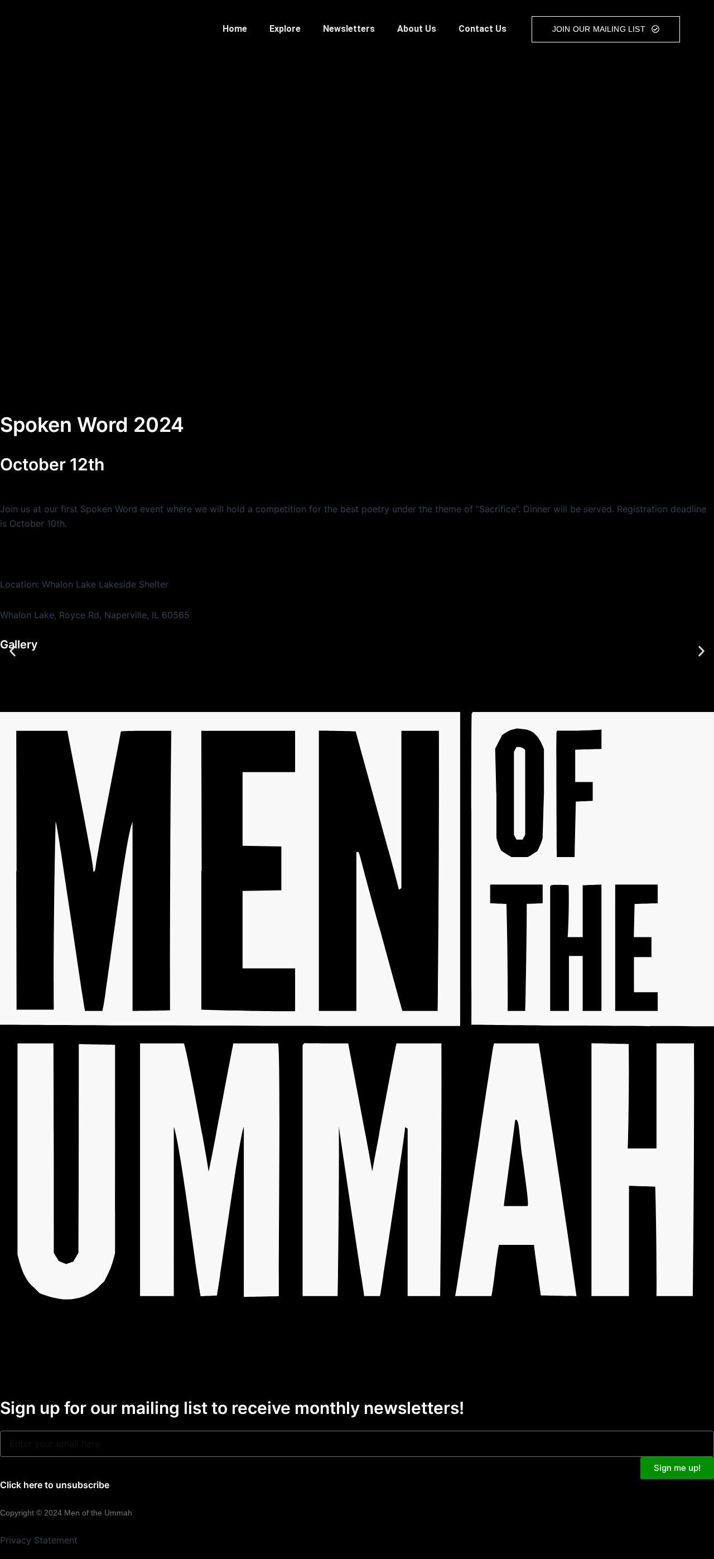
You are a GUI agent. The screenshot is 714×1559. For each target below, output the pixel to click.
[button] (13, 651)
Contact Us (482, 28)
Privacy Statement (39, 1540)
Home (235, 28)
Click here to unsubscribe (54, 1484)
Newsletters (349, 28)
